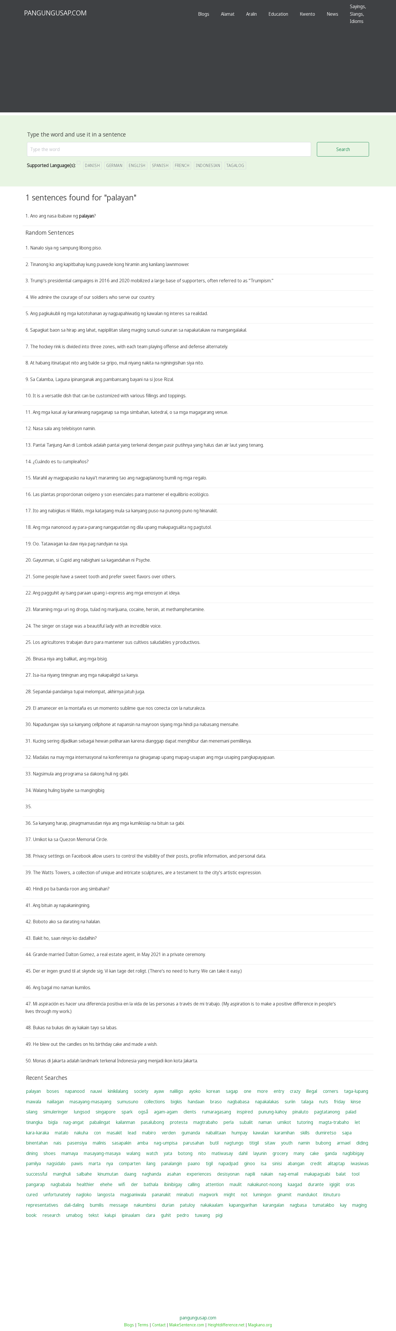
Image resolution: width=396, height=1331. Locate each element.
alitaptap (336, 1163)
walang (133, 1153)
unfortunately (56, 1194)
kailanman (125, 1122)
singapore (106, 1112)
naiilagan (55, 1101)
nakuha (81, 1132)
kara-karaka (37, 1132)
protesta (179, 1122)
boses (53, 1091)
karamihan (285, 1132)
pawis (77, 1163)
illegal (311, 1091)
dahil (243, 1153)
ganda (331, 1153)
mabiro (149, 1132)
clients (190, 1112)
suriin (290, 1101)
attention (215, 1184)
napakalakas (267, 1101)
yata (168, 1153)
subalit (246, 1122)
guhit (166, 1215)
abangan (296, 1163)
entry (279, 1091)
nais (57, 1143)
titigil (254, 1143)
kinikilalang (118, 1091)
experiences (199, 1174)
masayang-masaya (102, 1153)
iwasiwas (360, 1163)
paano (194, 1163)
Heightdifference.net (226, 1325)
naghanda (151, 1174)
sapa (347, 1132)
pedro (183, 1215)
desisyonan (228, 1174)
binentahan (37, 1143)
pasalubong (152, 1122)
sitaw (270, 1143)
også (143, 1112)
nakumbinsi (145, 1205)
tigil (209, 1163)
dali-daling (74, 1205)
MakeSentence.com (186, 1325)
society (141, 1091)
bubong (323, 1143)
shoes (49, 1153)
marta (95, 1163)
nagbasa (298, 1205)
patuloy (187, 1205)
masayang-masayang (90, 1101)
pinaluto (300, 1112)
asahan (174, 1174)
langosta (106, 1194)
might (229, 1194)
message (119, 1205)
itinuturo (331, 1194)
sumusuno (127, 1101)
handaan (196, 1101)
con (97, 1132)
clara (150, 1215)
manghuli (62, 1174)
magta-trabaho (334, 1122)
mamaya (69, 1153)
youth (287, 1143)
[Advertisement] (198, 71)
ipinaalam (131, 1215)
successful (36, 1174)
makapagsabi (317, 1174)
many (299, 1153)
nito (202, 1153)
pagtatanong (327, 1112)
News (332, 14)
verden (169, 1132)
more (262, 1091)
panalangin (171, 1163)
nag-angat (73, 1122)
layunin (260, 1153)
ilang (150, 1163)
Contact (159, 1325)
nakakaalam (212, 1205)
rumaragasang (216, 1112)
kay (343, 1205)
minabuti (185, 1194)
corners (330, 1091)
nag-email (288, 1174)
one (247, 1091)
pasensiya (77, 1143)
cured (32, 1194)
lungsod (82, 1112)
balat (341, 1174)
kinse (356, 1101)
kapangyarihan (243, 1205)
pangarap (35, 1184)
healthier (85, 1184)
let (357, 1122)
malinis (99, 1143)
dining (32, 1153)
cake (314, 1153)
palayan (33, 1091)
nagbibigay (353, 1153)
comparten (130, 1163)
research (51, 1215)
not (244, 1194)
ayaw (159, 1091)
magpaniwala (133, 1194)
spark (126, 1112)
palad (351, 1112)
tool (355, 1174)
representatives (42, 1205)
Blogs (203, 14)
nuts (323, 1101)
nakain (267, 1174)
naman (265, 1122)
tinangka (34, 1122)
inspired (245, 1112)
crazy (295, 1091)
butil (214, 1143)
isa (263, 1163)
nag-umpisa (165, 1143)
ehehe (106, 1184)
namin (304, 1143)
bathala (151, 1184)
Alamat (228, 14)
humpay (239, 1132)
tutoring (305, 1122)
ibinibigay (173, 1184)
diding (362, 1143)
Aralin (251, 14)
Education (278, 14)
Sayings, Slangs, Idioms (358, 13)
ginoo (249, 1163)
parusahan (193, 1143)
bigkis (176, 1101)
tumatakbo (323, 1205)
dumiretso (325, 1132)
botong (185, 1153)
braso (216, 1101)
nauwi (96, 1091)
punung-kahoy (273, 1112)
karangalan (273, 1205)
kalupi (110, 1215)
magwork (208, 1194)
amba (142, 1143)
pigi (219, 1215)
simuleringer (55, 1112)
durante (316, 1184)
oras (350, 1184)
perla (229, 1122)
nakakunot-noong (265, 1184)
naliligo (176, 1091)
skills (305, 1132)
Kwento (307, 14)
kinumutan (108, 1174)
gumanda (190, 1132)
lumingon (262, 1194)
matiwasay (222, 1153)
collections (154, 1101)
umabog (74, 1215)
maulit (236, 1184)
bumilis (97, 1205)
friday (339, 1101)
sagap (232, 1091)
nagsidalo (56, 1163)
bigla (53, 1122)
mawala (33, 1101)
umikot (284, 1122)
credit (316, 1163)
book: (31, 1215)
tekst (93, 1215)
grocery (280, 1153)
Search (343, 149)
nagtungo (234, 1143)
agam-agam (166, 1112)
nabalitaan (216, 1132)
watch (152, 1153)
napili (250, 1174)
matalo (61, 1132)
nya (109, 1163)
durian (168, 1205)
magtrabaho (205, 1122)
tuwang (202, 1215)
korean (213, 1091)
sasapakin (121, 1143)
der (134, 1184)
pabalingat (100, 1122)
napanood (75, 1091)
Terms (143, 1325)
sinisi (277, 1163)
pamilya (33, 1163)
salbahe (84, 1174)
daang (130, 1174)
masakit (114, 1132)
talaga (307, 1101)
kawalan (261, 1132)
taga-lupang (356, 1091)
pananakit (161, 1194)
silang (31, 1112)
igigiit (335, 1184)
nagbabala (61, 1184)
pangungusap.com (198, 1317)
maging (359, 1205)
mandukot (307, 1194)
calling (194, 1184)
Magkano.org (260, 1325)
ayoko (195, 1091)
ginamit (284, 1194)
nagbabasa (238, 1101)
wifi (121, 1184)
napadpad (228, 1163)
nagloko (84, 1194)
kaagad (295, 1184)
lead (132, 1132)
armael (343, 1143)
